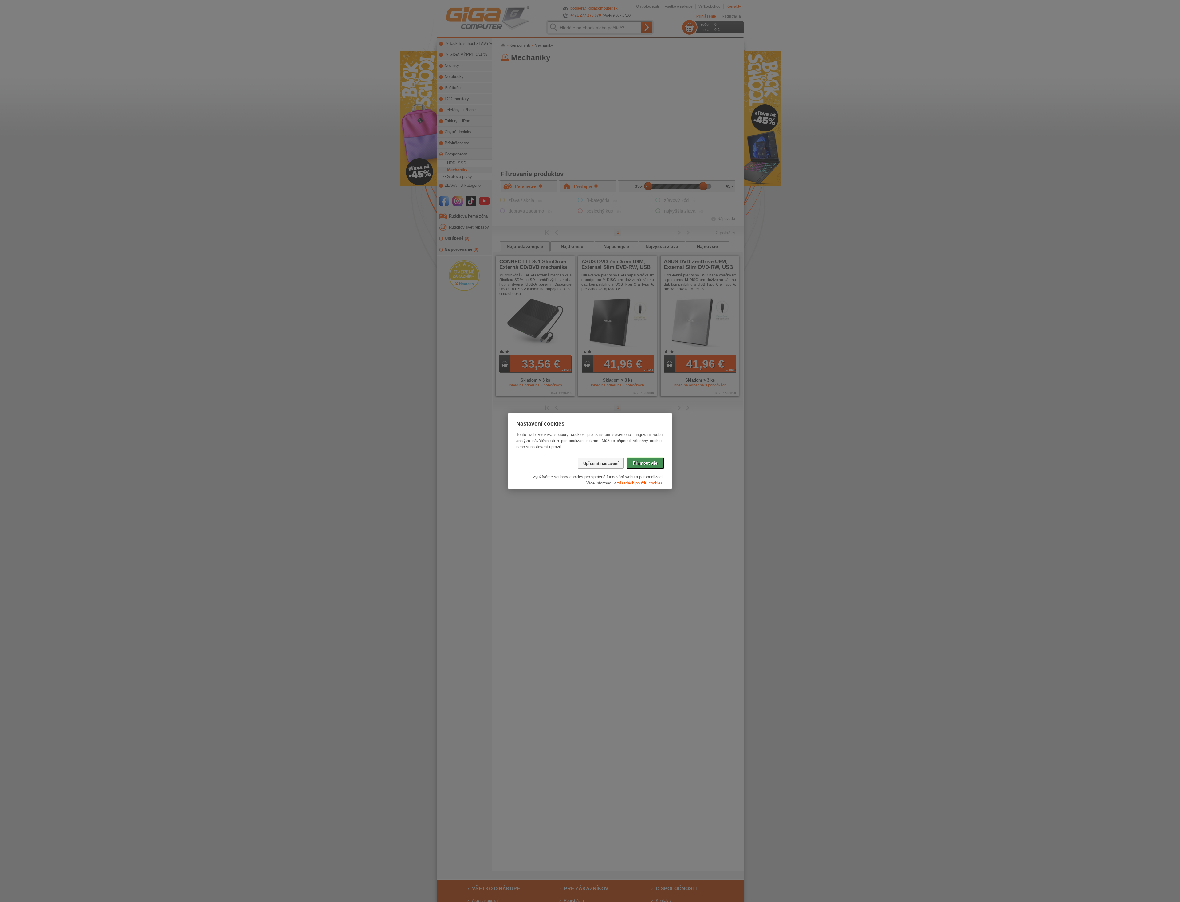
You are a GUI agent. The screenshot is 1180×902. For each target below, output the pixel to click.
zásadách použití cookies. (640, 483)
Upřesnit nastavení (601, 463)
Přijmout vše (645, 463)
